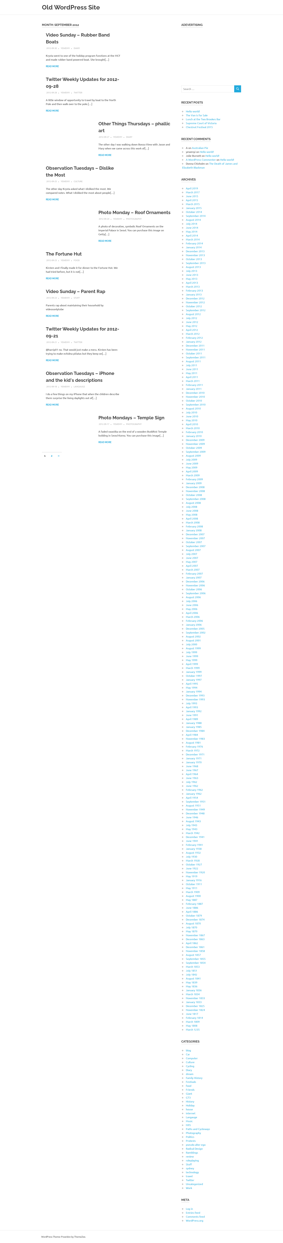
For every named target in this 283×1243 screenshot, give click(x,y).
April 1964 (192, 774)
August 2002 (193, 636)
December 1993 (195, 695)
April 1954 (192, 797)
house (189, 1109)
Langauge (79, 386)
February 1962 (194, 789)
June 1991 (192, 715)
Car (188, 1054)
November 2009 (195, 443)
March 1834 (193, 994)
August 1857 (193, 954)
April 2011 (192, 377)
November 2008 (195, 491)
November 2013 (195, 255)
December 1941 (195, 836)
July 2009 (191, 459)
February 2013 (194, 290)
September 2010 (196, 404)
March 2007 (193, 569)
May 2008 (191, 514)
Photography (134, 218)
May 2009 (191, 467)
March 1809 (193, 1021)
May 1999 (191, 660)
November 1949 (195, 809)
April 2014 (192, 235)
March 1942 (193, 833)
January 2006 (194, 624)
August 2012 (193, 314)
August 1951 (193, 805)
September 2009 (196, 451)
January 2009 (194, 483)
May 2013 (191, 278)
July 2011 (191, 365)
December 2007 (195, 534)
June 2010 (192, 416)
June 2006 (192, 605)
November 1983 (195, 738)
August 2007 (193, 549)
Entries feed (193, 1212)
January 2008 (194, 530)
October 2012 (194, 306)
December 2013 (195, 251)
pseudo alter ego (196, 1144)
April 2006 (192, 612)
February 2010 (194, 432)
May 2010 (191, 420)
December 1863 (195, 939)
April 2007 (192, 565)
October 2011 (194, 353)
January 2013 (194, 294)
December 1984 (195, 730)
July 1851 (191, 970)
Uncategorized (194, 1184)
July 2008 (191, 506)
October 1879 (194, 915)
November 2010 (195, 396)
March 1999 (193, 667)
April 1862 (192, 943)
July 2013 (191, 270)
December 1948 (195, 813)
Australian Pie (200, 147)
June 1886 (192, 907)
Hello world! (193, 111)
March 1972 (193, 750)
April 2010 (192, 424)
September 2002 (196, 632)
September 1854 (196, 962)
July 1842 (191, 974)
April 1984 (192, 734)
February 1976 (194, 746)
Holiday (190, 1105)
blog (188, 1050)
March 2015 (193, 204)
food (77, 260)
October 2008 (194, 494)
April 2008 (192, 518)
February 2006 (194, 620)
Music (189, 1121)
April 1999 (192, 663)
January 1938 (194, 848)
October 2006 (194, 589)
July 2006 (191, 601)
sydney (190, 1168)
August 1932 (193, 852)
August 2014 (193, 219)
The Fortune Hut (64, 254)
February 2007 (194, 573)
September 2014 (196, 215)
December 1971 (195, 754)
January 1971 (194, 758)
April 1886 (192, 911)
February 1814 (194, 1017)
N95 (188, 1125)
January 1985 (194, 726)
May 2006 (191, 608)
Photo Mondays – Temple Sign (131, 417)
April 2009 (192, 471)
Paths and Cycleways (198, 1128)
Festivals (191, 1081)
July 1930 (191, 856)
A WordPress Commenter (201, 159)
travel (189, 1176)
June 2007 (192, 557)
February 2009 (194, 479)
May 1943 (191, 829)
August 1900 (193, 895)
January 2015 (194, 207)
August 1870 (193, 923)
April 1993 (192, 707)
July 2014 (191, 223)
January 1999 (194, 671)
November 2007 (195, 538)
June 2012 (192, 321)
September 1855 (196, 958)
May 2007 (191, 561)
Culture (78, 181)
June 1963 (192, 777)
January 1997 (194, 679)
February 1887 (194, 903)
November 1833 (195, 998)
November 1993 (195, 699)
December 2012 (195, 298)
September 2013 (196, 263)
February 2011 (194, 384)
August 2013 (193, 266)
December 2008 (195, 487)
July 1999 (191, 652)
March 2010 (193, 428)
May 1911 (191, 888)
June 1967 (192, 770)
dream (189, 1073)
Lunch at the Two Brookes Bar (203, 119)
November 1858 (195, 950)
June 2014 (192, 227)
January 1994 (194, 691)
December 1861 (195, 947)
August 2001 (193, 640)
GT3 (188, 1097)
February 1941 (194, 844)
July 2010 (191, 412)
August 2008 (193, 502)
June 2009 (192, 463)
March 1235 (193, 1029)
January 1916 (194, 880)
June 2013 (192, 274)
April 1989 (192, 719)
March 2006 (193, 616)
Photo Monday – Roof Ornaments (134, 212)
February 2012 (194, 337)
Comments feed (195, 1216)
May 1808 (191, 1025)
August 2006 (193, 597)
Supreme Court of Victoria (201, 123)
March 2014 (193, 239)
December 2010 (195, 392)
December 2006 (195, 581)
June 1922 (192, 868)
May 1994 (191, 687)
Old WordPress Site (71, 7)
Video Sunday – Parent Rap (75, 291)
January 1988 (194, 722)
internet (190, 1113)
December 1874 (195, 919)
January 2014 (194, 247)
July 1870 (191, 927)
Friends (190, 1089)
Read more (52, 66)
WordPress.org (194, 1220)
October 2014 (194, 211)
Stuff (77, 297)
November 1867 (195, 935)
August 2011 (193, 361)
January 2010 (194, 435)
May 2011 (191, 373)
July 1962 (191, 781)
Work (189, 1187)
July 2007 (191, 553)
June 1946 (192, 817)
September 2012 (196, 310)
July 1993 (191, 703)
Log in (189, 1208)
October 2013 (194, 259)
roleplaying (192, 1160)
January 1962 (194, 793)
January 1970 (194, 762)
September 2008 (196, 498)
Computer (192, 1058)
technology (192, 1172)
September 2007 (196, 546)
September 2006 (196, 593)
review (190, 1156)
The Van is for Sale (197, 115)
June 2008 (192, 510)
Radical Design (194, 1148)
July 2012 (191, 318)
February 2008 (194, 526)
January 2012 (194, 341)
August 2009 (193, 455)
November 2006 (195, 585)
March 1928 (193, 860)
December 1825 (195, 1005)
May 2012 (191, 325)
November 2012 (195, 302)
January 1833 (194, 1002)
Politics (190, 1136)
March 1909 (193, 891)
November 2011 (195, 349)
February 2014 (194, 243)
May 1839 (191, 982)
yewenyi (65, 48)
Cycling (190, 1066)
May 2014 (191, 231)
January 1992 (194, 711)
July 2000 (191, 644)
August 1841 (193, 978)
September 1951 (196, 801)
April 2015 (192, 200)
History (190, 1101)
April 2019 (192, 188)
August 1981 (193, 742)
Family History (194, 1077)
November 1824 (195, 1009)
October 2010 (194, 400)
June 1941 (192, 840)
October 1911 (194, 884)
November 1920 (195, 872)
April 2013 (192, 282)
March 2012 (193, 333)
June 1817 (192, 1013)
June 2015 (192, 196)
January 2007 (194, 577)
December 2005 (195, 628)
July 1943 (191, 825)
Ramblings (192, 1152)
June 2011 (192, 369)
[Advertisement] (211, 54)
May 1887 (191, 899)
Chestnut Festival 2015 (199, 127)
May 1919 (191, 876)
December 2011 (195, 345)
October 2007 (194, 542)
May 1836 (191, 986)
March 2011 (193, 380)
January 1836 (194, 990)
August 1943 (193, 821)
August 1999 (193, 648)
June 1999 (192, 656)
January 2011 (194, 388)
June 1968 (192, 766)
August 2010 (193, 408)
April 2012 (192, 329)
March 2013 (193, 286)
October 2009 (194, 447)
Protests (191, 1140)
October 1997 (194, 675)
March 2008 (193, 522)
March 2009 (193, 475)
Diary (77, 48)
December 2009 (195, 439)
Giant (189, 1093)
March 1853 (193, 966)
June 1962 (192, 785)
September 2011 (196, 357)
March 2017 (193, 192)
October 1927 (194, 864)
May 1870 (191, 931)
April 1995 (192, 683)
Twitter (78, 92)
